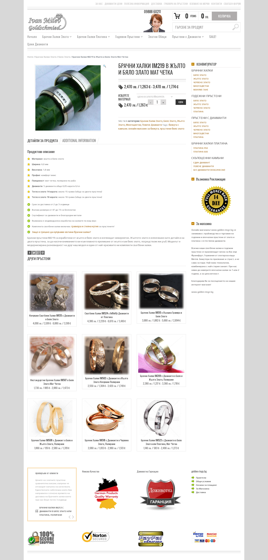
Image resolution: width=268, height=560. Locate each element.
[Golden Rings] (47, 22)
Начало (32, 36)
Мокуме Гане (200, 89)
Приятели (201, 477)
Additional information (79, 140)
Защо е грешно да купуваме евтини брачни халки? (61, 231)
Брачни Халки (202, 70)
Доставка (156, 3)
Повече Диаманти (152, 124)
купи (180, 102)
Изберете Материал (124, 97)
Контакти (216, 3)
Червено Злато (201, 82)
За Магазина (202, 488)
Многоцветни (133, 124)
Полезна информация (136, 3)
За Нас (99, 3)
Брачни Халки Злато (54, 37)
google (38, 253)
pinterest (43, 253)
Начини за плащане (206, 485)
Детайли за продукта (42, 140)
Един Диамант (201, 162)
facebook (30, 253)
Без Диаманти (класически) (209, 170)
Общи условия (203, 481)
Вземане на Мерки (199, 3)
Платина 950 (200, 148)
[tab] (44, 140)
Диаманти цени (113, 3)
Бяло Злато (64, 57)
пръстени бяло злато (172, 128)
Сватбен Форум (232, 3)
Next (72, 517)
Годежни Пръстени (126, 37)
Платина (198, 111)
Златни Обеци (157, 36)
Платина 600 (200, 151)
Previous (70, 517)
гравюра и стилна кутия (84, 226)
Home (30, 57)
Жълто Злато (201, 78)
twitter (34, 253)
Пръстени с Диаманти (185, 37)
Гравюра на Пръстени (176, 3)
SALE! (212, 36)
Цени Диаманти (37, 44)
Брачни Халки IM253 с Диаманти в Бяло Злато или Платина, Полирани (55, 511)
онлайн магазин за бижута (143, 128)
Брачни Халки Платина (90, 37)
